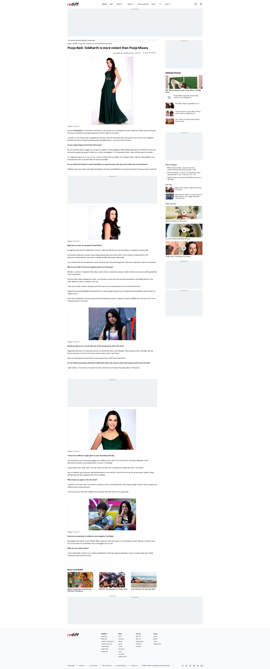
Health (155, 636)
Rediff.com (150, 665)
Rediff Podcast (122, 656)
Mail (111, 4)
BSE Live (138, 636)
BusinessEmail (143, 4)
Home (104, 4)
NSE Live (138, 639)
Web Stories (171, 204)
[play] (184, 213)
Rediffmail (104, 636)
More (167, 4)
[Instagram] (194, 666)
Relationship (157, 644)
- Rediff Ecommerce (106, 644)
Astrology (121, 654)
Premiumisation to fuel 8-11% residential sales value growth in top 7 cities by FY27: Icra (183, 174)
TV (160, 4)
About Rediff (71, 665)
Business (121, 639)
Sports (120, 644)
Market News (139, 641)
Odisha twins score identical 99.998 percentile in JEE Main (184, 178)
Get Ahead (121, 649)
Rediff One (104, 639)
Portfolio (138, 646)
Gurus (154, 4)
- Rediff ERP (104, 651)
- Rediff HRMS (105, 646)
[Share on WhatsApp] (183, 666)
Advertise (82, 665)
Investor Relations (121, 665)
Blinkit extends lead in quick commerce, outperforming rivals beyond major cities (181, 169)
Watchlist (139, 644)
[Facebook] (190, 666)
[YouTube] (198, 666)
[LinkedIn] (201, 666)
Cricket (120, 646)
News (119, 4)
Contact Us (134, 665)
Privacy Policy (93, 665)
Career (155, 641)
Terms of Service (107, 665)
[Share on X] (186, 666)
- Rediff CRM (104, 649)
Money (130, 4)
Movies (75, 43)
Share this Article (150, 53)
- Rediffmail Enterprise (107, 641)
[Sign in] (200, 4)
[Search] (195, 4)
